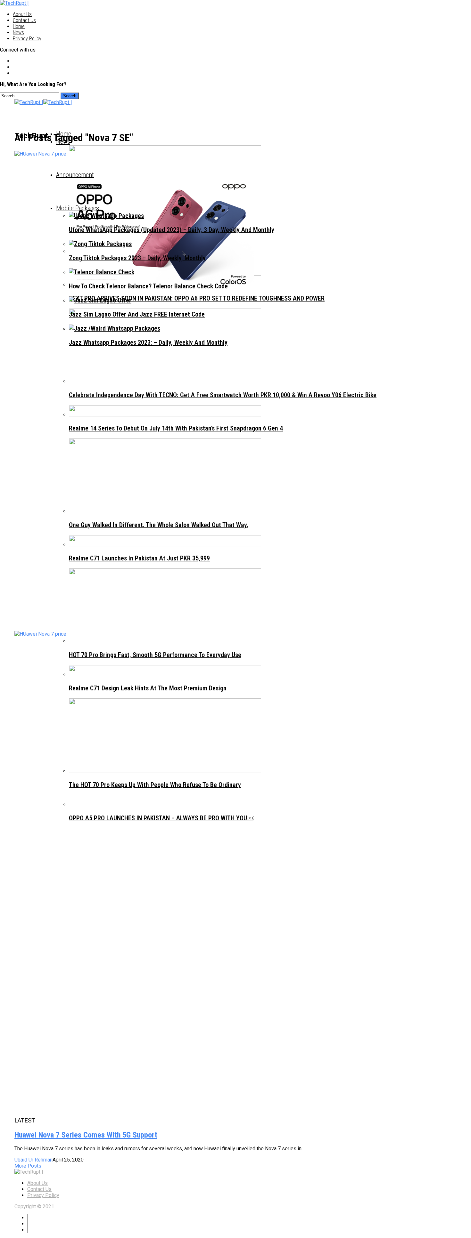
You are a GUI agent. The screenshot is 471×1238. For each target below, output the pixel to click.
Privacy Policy (27, 39)
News (18, 32)
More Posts (27, 1166)
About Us (22, 14)
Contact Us (24, 20)
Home (19, 26)
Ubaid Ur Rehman (33, 1160)
